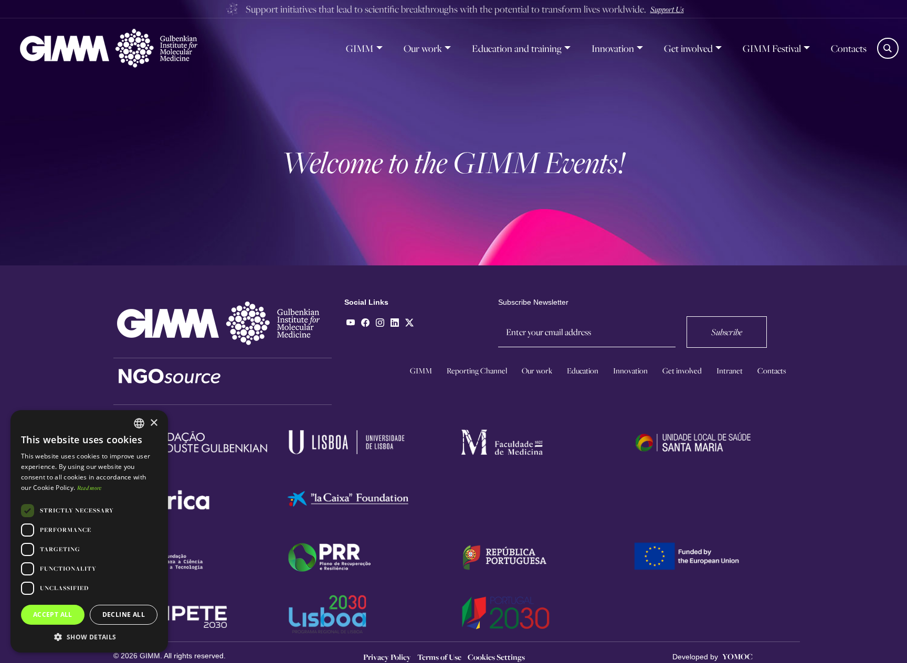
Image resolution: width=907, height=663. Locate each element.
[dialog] (89, 531)
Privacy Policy (387, 656)
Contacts (849, 48)
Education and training (517, 48)
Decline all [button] (123, 614)
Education (582, 370)
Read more (89, 487)
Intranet (729, 370)
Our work (423, 48)
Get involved (688, 48)
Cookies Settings (496, 656)
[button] (89, 637)
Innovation (613, 48)
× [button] (153, 423)
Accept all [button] (52, 614)
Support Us (667, 9)
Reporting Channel (477, 370)
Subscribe (726, 332)
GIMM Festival (772, 48)
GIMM (359, 48)
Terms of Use (439, 656)
